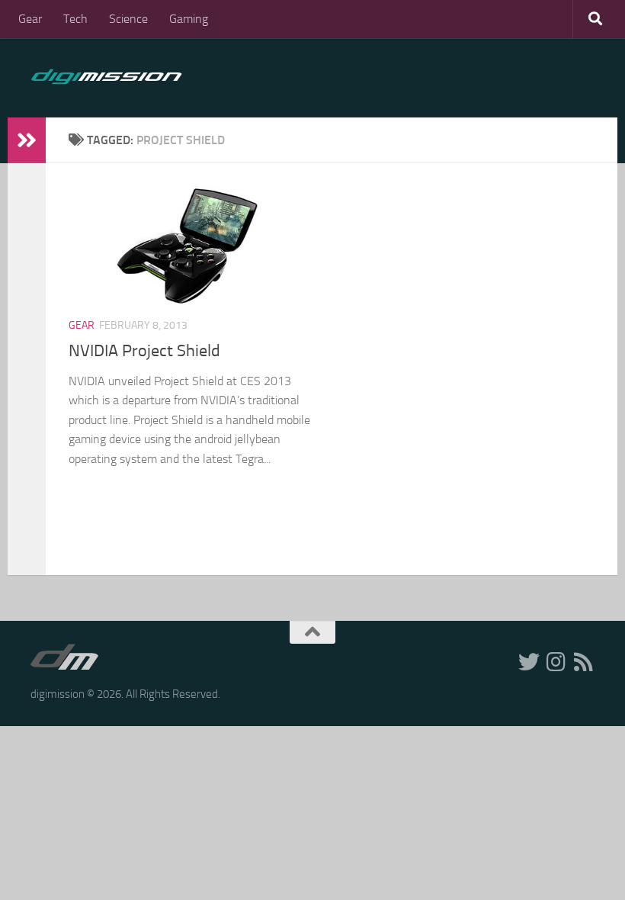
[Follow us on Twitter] (529, 662)
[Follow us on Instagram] (556, 662)
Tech (75, 18)
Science (128, 18)
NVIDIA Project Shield (144, 351)
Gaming (188, 18)
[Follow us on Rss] (584, 662)
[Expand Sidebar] (27, 140)
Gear (30, 18)
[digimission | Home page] (106, 78)
